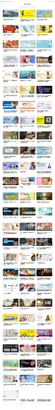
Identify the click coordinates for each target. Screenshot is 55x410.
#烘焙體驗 (38, 312)
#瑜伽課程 (21, 160)
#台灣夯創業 (39, 175)
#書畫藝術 (5, 266)
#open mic (38, 236)
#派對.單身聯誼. (6, 190)
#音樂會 (5, 403)
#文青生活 (5, 53)
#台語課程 (38, 53)
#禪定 (38, 221)
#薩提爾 (5, 84)
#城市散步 (21, 312)
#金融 (21, 236)
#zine (21, 23)
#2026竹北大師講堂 (23, 388)
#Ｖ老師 (38, 190)
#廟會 (38, 38)
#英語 (21, 99)
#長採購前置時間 (39, 160)
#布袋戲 (5, 388)
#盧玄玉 (21, 129)
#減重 (4, 236)
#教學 (21, 221)
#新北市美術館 (6, 160)
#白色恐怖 (21, 53)
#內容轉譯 (21, 38)
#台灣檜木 (38, 373)
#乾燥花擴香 (22, 251)
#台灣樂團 (5, 205)
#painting (5, 297)
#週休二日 (38, 327)
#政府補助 (21, 266)
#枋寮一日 (5, 23)
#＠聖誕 (21, 327)
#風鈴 (4, 342)
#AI (37, 99)
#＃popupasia (22, 342)
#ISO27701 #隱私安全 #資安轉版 (41, 251)
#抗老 (38, 297)
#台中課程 (5, 114)
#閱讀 (4, 373)
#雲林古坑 (5, 99)
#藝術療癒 (5, 38)
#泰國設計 (38, 129)
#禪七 (21, 190)
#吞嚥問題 (21, 297)
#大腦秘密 (38, 84)
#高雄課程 (5, 327)
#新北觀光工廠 (39, 23)
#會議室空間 (22, 403)
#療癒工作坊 (5, 175)
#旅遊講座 (38, 205)
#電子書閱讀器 (6, 312)
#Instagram (22, 373)
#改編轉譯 (38, 342)
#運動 (21, 114)
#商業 (21, 84)
